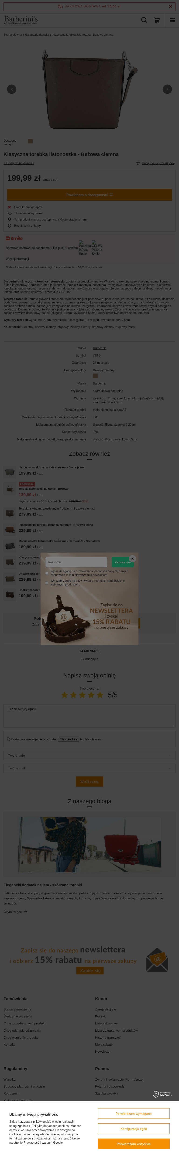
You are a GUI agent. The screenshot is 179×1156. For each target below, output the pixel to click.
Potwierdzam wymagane (134, 1113)
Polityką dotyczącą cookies (50, 1126)
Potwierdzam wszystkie (134, 1144)
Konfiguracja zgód (133, 1129)
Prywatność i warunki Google (43, 1142)
